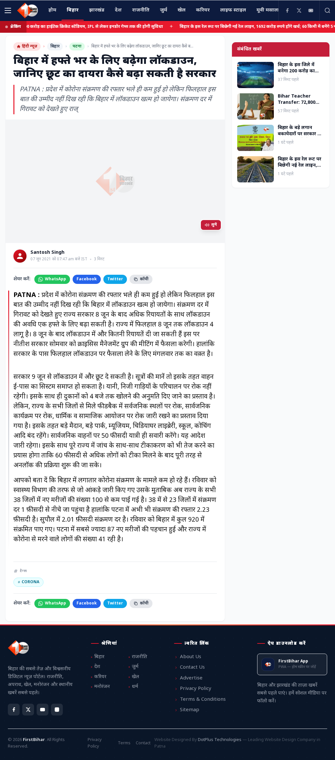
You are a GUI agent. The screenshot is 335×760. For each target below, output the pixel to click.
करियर (100, 677)
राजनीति (139, 657)
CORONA (28, 582)
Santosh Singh (47, 253)
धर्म (135, 687)
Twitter (115, 279)
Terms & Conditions (203, 699)
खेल (135, 677)
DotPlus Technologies (219, 740)
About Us (190, 657)
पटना (77, 46)
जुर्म (135, 667)
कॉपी (144, 279)
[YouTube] (310, 10)
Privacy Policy (195, 689)
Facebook (87, 279)
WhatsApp (55, 279)
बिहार (55, 46)
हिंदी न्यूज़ (29, 46)
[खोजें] (327, 10)
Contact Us (192, 667)
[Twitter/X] (28, 709)
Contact (143, 743)
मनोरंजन (102, 687)
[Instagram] (57, 709)
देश (97, 667)
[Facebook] (287, 10)
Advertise (191, 678)
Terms (124, 743)
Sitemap (189, 710)
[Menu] (8, 10)
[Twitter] (299, 10)
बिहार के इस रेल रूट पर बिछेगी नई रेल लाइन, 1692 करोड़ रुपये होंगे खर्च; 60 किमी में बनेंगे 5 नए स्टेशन (248, 26)
